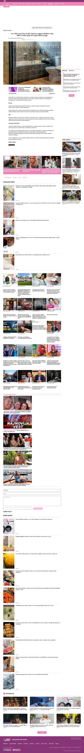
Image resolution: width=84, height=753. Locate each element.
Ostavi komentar (38, 508)
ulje (19, 177)
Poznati (44, 3)
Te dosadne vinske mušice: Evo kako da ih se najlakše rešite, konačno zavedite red (36, 554)
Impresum (69, 747)
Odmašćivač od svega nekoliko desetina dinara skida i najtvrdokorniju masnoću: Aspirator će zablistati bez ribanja (36, 186)
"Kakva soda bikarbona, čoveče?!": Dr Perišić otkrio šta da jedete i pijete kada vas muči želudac (37, 238)
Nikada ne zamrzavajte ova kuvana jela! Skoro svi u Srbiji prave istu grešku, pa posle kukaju (37, 657)
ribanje (14, 177)
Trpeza (62, 3)
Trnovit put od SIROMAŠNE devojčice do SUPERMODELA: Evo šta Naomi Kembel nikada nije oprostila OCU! (24, 89)
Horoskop (56, 3)
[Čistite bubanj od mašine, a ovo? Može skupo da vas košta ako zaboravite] (8, 526)
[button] (38, 39)
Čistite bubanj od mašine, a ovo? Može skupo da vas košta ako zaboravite (34, 519)
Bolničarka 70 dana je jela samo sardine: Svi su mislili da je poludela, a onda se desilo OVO (71, 154)
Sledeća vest (52, 93)
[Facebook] (72, 738)
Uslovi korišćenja (77, 747)
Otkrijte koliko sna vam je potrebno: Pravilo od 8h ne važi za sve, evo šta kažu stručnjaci (72, 80)
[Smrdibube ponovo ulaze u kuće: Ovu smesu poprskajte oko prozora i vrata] (8, 613)
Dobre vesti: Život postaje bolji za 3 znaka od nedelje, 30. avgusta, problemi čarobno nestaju (71, 75)
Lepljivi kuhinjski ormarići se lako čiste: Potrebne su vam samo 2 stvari (33, 536)
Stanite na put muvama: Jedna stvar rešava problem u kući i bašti (32, 674)
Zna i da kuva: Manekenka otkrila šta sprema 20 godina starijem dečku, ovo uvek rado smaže (68, 725)
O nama (51, 747)
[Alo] (4, 0)
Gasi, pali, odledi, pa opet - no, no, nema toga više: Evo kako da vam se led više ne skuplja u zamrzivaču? (38, 203)
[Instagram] (74, 738)
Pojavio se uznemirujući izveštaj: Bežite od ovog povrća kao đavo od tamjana (71, 202)
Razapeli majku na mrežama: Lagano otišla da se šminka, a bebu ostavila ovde (71, 91)
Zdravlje (28, 3)
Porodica (34, 3)
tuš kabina (24, 177)
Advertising (63, 747)
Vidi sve (71, 95)
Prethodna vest (12, 93)
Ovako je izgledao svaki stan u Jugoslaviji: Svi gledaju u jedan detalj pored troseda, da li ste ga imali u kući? (71, 187)
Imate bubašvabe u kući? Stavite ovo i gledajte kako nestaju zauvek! (33, 254)
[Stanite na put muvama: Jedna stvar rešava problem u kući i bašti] (8, 682)
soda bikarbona (8, 177)
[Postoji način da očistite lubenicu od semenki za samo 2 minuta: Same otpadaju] (8, 647)
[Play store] (7, 750)
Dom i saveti (50, 3)
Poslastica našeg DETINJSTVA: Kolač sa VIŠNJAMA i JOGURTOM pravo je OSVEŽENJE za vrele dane (47, 89)
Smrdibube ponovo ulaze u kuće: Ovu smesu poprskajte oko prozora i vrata (34, 605)
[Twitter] (77, 738)
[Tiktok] (80, 738)
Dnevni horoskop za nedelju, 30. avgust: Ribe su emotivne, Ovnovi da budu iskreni (71, 87)
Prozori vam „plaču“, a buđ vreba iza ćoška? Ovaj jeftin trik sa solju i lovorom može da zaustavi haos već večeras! (71, 170)
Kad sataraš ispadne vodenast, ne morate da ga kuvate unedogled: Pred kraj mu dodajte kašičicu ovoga (38, 588)
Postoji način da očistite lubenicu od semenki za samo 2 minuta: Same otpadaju (35, 640)
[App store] (16, 750)
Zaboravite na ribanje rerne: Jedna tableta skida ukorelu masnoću (32, 220)
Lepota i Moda (22, 3)
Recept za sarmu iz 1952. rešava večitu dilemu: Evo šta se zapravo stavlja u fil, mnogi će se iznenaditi (38, 623)
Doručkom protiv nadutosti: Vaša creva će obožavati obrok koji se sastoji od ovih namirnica (36, 571)
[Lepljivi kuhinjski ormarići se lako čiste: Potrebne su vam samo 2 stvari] (8, 544)
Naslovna (15, 3)
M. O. (26, 39)
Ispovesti (39, 3)
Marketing (56, 747)
